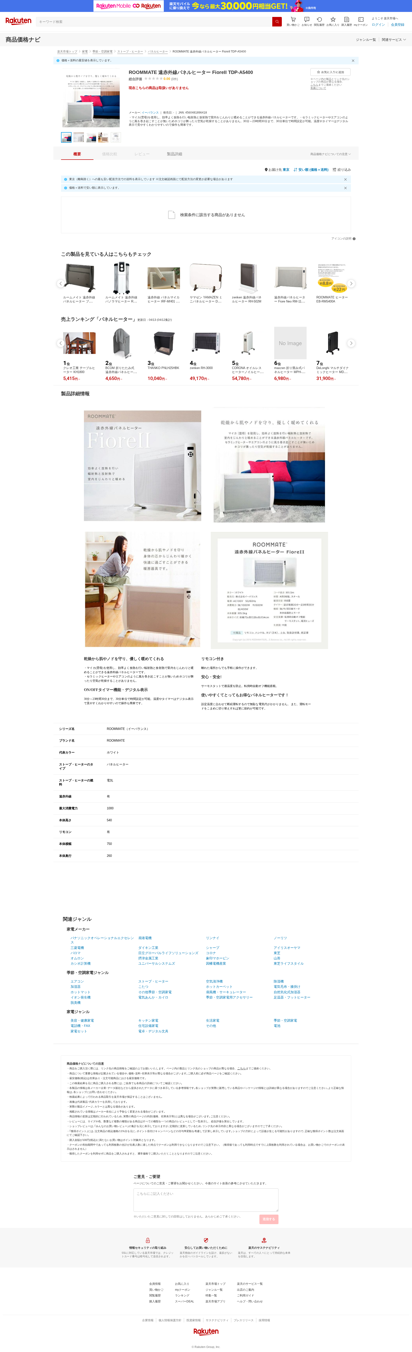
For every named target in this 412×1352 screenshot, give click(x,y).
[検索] (277, 21)
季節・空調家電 (103, 51)
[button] (307, 21)
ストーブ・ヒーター (130, 51)
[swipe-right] (351, 283)
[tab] (77, 154)
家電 (85, 51)
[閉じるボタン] (354, 60)
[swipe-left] (61, 283)
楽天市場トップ (67, 51)
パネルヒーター (158, 51)
